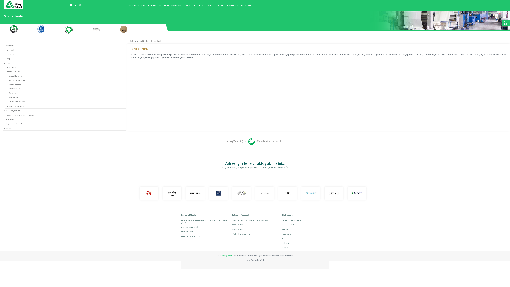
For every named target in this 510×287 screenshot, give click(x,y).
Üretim (166, 5)
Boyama (12, 93)
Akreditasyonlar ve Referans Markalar (200, 5)
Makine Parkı (12, 67)
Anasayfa (132, 5)
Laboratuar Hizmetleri (15, 106)
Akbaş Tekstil (227, 255)
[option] (13, 29)
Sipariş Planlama (15, 76)
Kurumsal (141, 5)
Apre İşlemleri (14, 97)
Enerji (160, 5)
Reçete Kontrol (14, 88)
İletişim (248, 5)
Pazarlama (152, 5)
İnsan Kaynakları (177, 5)
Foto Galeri (221, 5)
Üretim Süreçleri (143, 41)
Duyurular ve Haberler (235, 5)
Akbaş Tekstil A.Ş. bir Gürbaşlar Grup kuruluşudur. (255, 141)
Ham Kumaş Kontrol (17, 80)
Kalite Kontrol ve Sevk (17, 102)
